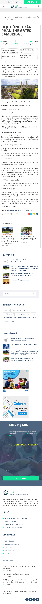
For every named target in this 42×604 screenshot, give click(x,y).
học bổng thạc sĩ (8, 314)
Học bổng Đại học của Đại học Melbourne (24, 345)
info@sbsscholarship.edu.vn (14, 524)
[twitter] (30, 599)
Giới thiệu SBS (9, 541)
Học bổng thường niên (22, 314)
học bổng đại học (9, 321)
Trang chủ (6, 17)
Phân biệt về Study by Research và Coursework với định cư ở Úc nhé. (29, 238)
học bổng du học (17, 310)
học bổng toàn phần (10, 318)
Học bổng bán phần (24, 318)
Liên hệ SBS (8, 553)
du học (26, 310)
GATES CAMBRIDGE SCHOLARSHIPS (20, 210)
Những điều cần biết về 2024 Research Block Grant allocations (23, 261)
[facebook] (27, 599)
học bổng (6, 310)
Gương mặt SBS (9, 550)
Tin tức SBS (8, 547)
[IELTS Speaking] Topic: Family (21, 280)
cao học (34, 318)
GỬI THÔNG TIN (21, 478)
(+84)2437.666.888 (10, 521)
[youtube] (37, 599)
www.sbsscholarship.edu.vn (13, 527)
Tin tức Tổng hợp (17, 17)
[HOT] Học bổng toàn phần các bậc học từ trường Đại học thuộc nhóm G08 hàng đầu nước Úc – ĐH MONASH (9, 240)
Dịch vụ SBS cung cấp (11, 544)
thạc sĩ (33, 314)
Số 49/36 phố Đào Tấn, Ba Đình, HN (15, 518)
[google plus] (34, 599)
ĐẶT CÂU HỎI (32, 2)
